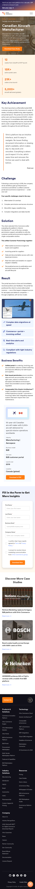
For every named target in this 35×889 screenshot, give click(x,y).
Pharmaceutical (6, 799)
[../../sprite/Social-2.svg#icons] (17, 875)
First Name (8, 505)
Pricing (21, 774)
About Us (5, 817)
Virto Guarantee (7, 832)
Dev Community (7, 847)
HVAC (4, 795)
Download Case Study (12, 49)
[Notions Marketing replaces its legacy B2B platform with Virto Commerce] (17, 597)
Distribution (5, 780)
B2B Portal (5, 743)
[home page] (7, 13)
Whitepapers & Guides (25, 789)
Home (4, 19)
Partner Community (8, 844)
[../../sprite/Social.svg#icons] (25, 875)
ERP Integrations (24, 733)
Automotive (5, 792)
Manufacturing (6, 777)
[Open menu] (31, 13)
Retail (4, 788)
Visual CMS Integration (25, 736)
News (4, 836)
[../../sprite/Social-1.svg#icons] (21, 875)
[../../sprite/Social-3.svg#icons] (14, 875)
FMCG (4, 784)
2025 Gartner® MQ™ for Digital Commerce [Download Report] (8, 827)
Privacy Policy (12, 882)
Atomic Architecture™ (25, 717)
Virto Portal (5, 733)
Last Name (8, 514)
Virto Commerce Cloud (26, 713)
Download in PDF (15, 477)
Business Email (10, 523)
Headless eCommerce (25, 740)
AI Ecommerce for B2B (26, 750)
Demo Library (23, 782)
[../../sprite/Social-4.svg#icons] (10, 875)
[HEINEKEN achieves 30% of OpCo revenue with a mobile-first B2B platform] (17, 663)
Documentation (6, 857)
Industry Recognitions (8, 820)
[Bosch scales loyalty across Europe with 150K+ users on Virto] (17, 630)
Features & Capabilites (8, 759)
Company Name (10, 532)
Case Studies (12, 19)
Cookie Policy (23, 882)
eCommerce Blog (24, 786)
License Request (7, 861)
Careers (4, 840)
